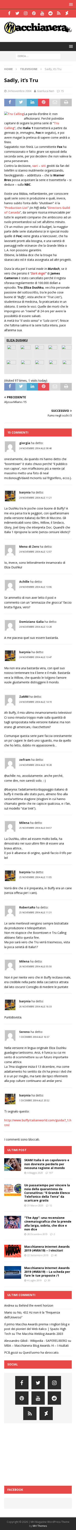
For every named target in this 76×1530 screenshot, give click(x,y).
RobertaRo (27, 907)
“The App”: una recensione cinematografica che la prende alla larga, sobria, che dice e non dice (47, 1223)
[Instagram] (25, 13)
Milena (24, 823)
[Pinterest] (34, 13)
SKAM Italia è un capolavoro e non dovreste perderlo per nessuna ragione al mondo (46, 1164)
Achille (24, 582)
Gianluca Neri (45, 91)
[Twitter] (17, 13)
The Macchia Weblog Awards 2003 (39, 1334)
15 (62, 91)
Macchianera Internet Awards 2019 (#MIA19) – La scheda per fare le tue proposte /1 (47, 1271)
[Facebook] (9, 13)
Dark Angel (38, 273)
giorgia (24, 443)
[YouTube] (42, 13)
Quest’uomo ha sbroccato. (41, 1352)
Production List (16, 208)
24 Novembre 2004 (19, 91)
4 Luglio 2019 (34, 1280)
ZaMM (23, 697)
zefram (24, 760)
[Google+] (58, 13)
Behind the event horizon (36, 1305)
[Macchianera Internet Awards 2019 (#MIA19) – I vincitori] (12, 1251)
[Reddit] (50, 13)
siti (43, 166)
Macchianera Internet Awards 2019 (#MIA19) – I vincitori (47, 1248)
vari (35, 166)
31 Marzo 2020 (35, 1205)
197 (51, 1172)
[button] (70, 4)
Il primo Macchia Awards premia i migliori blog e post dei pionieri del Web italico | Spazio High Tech (37, 1329)
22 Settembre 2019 (37, 1255)
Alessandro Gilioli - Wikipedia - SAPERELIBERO (35, 1341)
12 (50, 1205)
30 (49, 1280)
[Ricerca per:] (38, 56)
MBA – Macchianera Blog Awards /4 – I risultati (36, 1345)
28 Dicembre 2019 (37, 1234)
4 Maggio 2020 (35, 1172)
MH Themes (40, 1526)
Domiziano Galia (31, 622)
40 (55, 1255)
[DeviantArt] (67, 13)
